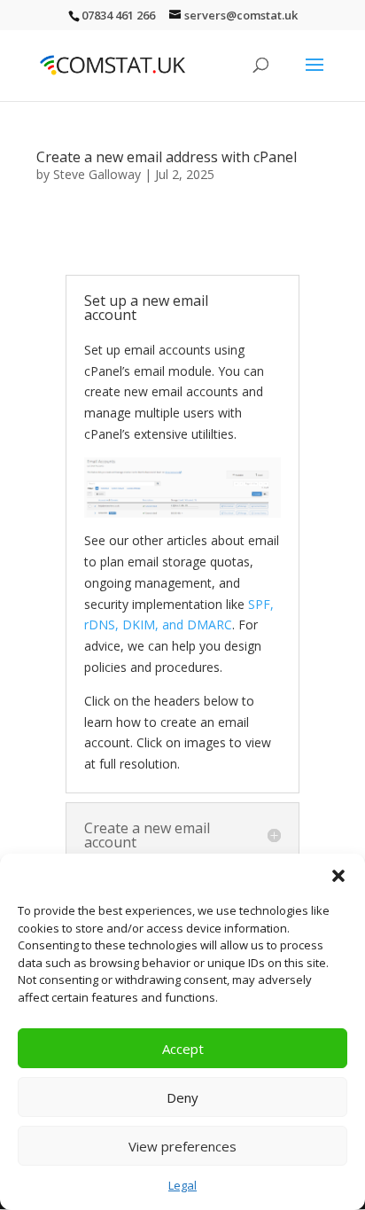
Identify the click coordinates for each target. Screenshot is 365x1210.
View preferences (182, 1146)
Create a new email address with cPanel (166, 157)
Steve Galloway (97, 174)
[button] (338, 876)
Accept (183, 1049)
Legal (182, 1185)
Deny (182, 1097)
